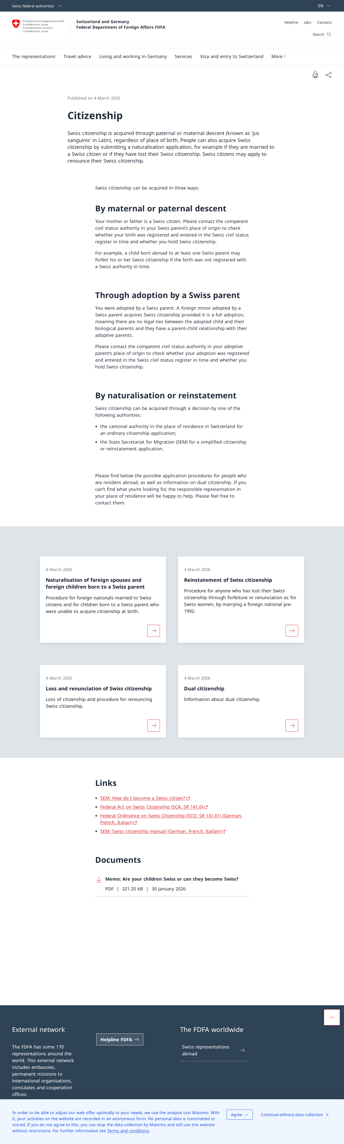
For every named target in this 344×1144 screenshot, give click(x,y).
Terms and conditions (128, 1130)
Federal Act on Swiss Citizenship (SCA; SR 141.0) (151, 807)
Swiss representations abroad (205, 1050)
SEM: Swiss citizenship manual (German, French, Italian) (160, 831)
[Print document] (315, 75)
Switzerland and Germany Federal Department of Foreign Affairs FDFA (120, 24)
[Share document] (328, 75)
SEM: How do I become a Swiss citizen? (142, 798)
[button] (33, 56)
